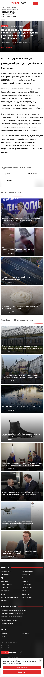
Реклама (4, 633)
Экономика (25, 594)
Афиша (3, 578)
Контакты (25, 633)
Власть (24, 578)
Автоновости (6, 14)
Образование (26, 584)
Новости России (27, 571)
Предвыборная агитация (9, 620)
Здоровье (4, 581)
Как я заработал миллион (9, 597)
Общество (4, 587)
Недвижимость (6, 584)
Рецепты (4, 600)
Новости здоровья (8, 16)
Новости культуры (8, 13)
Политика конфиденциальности (12, 613)
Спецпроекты (5, 591)
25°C (35, 3)
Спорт (24, 591)
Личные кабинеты (7, 623)
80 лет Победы (27, 597)
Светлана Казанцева (7, 47)
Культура (25, 581)
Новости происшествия (10, 9)
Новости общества (8, 7)
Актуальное (26, 574)
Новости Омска (6, 571)
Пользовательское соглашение (11, 617)
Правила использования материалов (13, 610)
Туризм (3, 594)
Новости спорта (7, 11)
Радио (3, 636)
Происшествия (27, 587)
